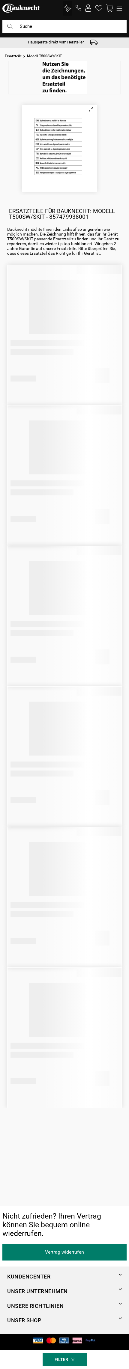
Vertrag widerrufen (64, 1252)
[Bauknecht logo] (21, 8)
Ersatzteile (13, 56)
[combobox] (64, 28)
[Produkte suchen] (10, 26)
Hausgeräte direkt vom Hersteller (56, 42)
